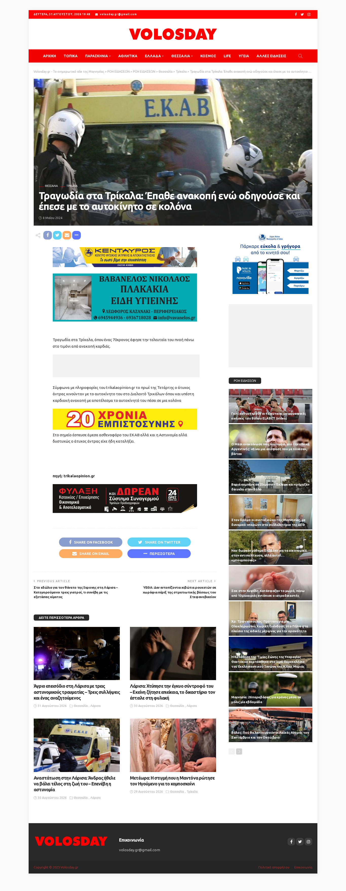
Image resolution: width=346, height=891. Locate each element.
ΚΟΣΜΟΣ (208, 56)
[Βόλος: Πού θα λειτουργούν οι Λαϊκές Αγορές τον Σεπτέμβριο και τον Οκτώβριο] (270, 725)
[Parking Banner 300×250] (271, 262)
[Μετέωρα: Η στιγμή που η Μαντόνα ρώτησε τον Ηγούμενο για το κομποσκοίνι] (173, 745)
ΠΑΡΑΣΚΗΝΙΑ (96, 56)
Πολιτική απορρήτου (273, 867)
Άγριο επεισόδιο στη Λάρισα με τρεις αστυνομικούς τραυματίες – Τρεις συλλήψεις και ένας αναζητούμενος (77, 691)
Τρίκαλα (72, 186)
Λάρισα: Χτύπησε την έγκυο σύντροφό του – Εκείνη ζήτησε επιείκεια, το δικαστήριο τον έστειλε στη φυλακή (172, 691)
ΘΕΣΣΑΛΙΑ (180, 56)
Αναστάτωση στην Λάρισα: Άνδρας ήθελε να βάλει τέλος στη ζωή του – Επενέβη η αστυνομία (74, 783)
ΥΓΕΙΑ (244, 56)
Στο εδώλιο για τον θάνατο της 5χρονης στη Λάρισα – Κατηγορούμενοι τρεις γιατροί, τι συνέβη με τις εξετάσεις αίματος (76, 592)
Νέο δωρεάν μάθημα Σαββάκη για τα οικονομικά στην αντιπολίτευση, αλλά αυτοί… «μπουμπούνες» (269, 555)
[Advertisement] (126, 365)
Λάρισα (95, 705)
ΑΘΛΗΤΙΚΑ (127, 56)
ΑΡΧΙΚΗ (49, 56)
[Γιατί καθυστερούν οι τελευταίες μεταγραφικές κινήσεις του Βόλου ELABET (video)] (270, 406)
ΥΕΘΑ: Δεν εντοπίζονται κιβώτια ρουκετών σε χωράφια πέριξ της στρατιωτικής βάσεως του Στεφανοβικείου (179, 592)
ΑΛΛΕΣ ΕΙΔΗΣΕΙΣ (271, 56)
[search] (300, 56)
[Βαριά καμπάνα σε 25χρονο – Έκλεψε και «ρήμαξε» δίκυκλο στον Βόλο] (270, 477)
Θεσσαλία (51, 186)
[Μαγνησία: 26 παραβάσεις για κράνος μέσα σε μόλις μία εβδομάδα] (270, 689)
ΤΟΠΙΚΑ (71, 56)
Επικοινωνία (303, 867)
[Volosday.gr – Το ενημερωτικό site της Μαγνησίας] (71, 841)
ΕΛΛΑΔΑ (153, 56)
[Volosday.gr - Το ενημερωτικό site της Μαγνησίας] (173, 34)
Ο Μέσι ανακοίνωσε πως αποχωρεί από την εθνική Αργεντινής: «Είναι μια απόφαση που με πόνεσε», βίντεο (270, 449)
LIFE (227, 56)
